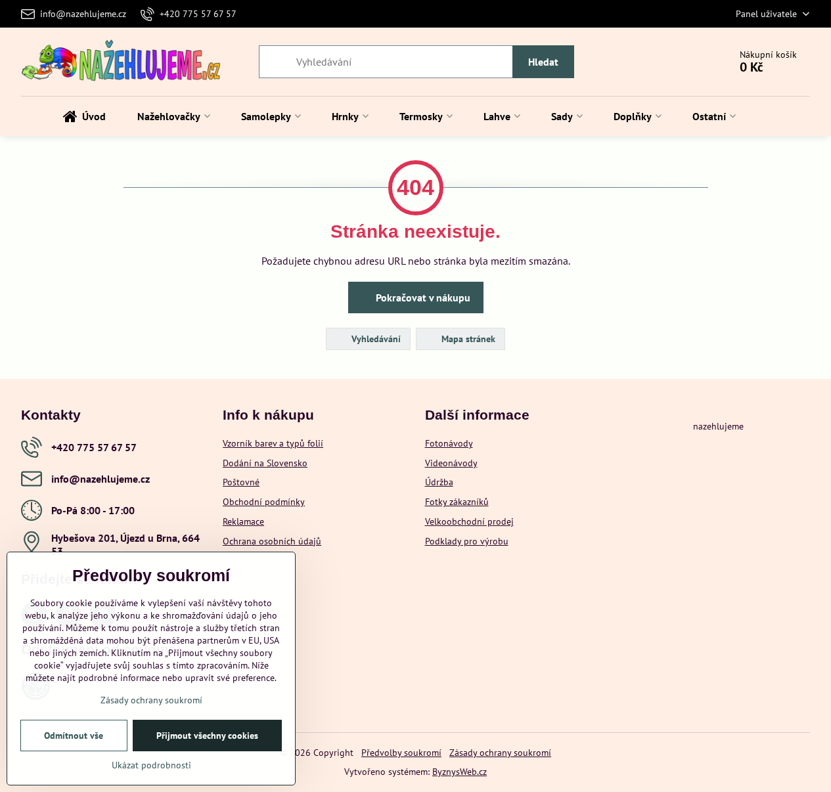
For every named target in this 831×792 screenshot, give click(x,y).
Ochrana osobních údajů (272, 541)
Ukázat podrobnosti (151, 765)
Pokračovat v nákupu (421, 297)
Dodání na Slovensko (265, 463)
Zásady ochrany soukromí (500, 753)
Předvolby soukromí (401, 753)
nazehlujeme (718, 426)
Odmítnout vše (73, 735)
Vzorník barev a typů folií (273, 443)
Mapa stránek (467, 339)
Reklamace (243, 521)
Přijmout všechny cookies (207, 735)
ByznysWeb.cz (459, 772)
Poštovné (241, 482)
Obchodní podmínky (264, 502)
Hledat (543, 61)
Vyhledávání (375, 339)
